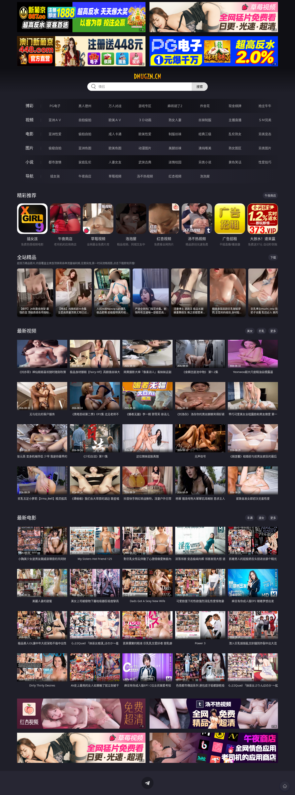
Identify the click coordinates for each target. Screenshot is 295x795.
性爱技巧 (264, 162)
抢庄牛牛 (264, 106)
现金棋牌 (235, 106)
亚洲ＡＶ (55, 120)
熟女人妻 (175, 120)
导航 (29, 176)
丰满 (250, 518)
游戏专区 (144, 106)
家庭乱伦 (84, 162)
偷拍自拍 (84, 134)
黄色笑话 (235, 162)
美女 (250, 331)
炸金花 (205, 106)
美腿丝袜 (175, 148)
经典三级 (204, 134)
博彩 (29, 106)
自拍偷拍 (84, 120)
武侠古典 (144, 162)
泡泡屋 (205, 176)
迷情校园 (175, 162)
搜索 (199, 86)
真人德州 (84, 106)
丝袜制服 (204, 120)
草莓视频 (115, 176)
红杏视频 (175, 176)
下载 (273, 257)
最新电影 (26, 517)
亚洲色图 (84, 148)
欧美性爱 (144, 134)
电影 (29, 134)
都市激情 (55, 162)
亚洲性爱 (55, 134)
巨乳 (261, 331)
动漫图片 (144, 148)
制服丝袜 (175, 134)
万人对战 (115, 106)
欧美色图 (115, 148)
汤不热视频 (145, 176)
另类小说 (204, 162)
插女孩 (55, 176)
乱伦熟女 (235, 134)
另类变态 (264, 134)
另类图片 (264, 148)
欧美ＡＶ (115, 120)
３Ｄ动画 (144, 120)
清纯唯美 (204, 148)
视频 (29, 120)
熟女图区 (235, 148)
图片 (29, 148)
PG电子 (55, 106)
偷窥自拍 (55, 148)
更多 (273, 331)
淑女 (261, 518)
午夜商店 (84, 176)
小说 (29, 162)
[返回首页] (285, 786)
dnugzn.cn (147, 76)
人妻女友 (115, 162)
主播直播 (235, 120)
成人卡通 (115, 134)
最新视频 (26, 330)
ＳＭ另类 (264, 120)
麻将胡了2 (175, 106)
